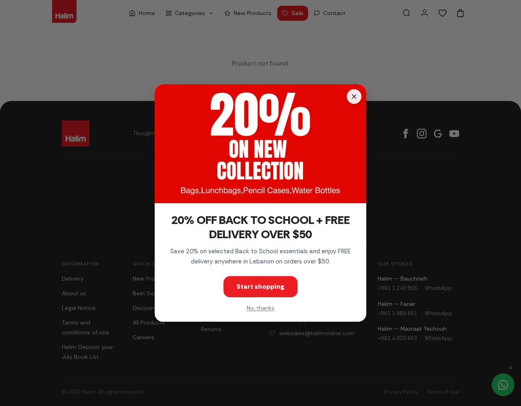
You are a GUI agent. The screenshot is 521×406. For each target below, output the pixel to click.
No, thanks (260, 308)
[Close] (354, 96)
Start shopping (260, 286)
